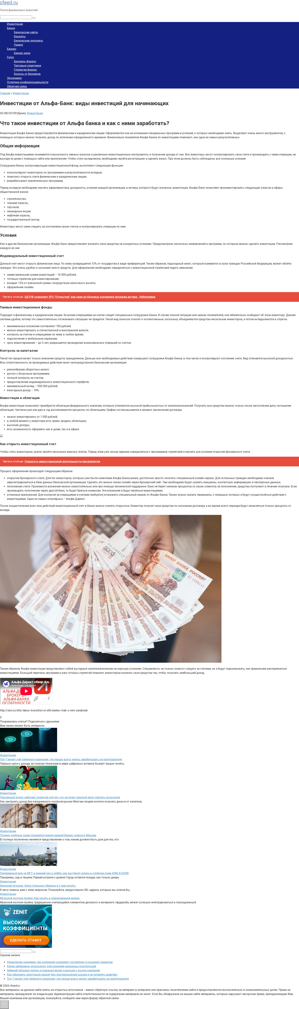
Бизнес (11, 49)
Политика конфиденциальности (27, 82)
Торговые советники (27, 65)
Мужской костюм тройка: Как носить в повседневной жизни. (40, 898)
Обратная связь (17, 86)
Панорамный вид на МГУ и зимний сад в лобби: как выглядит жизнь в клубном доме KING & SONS (64, 873)
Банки (11, 28)
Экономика (14, 78)
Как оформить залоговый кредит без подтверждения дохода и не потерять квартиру (62, 974)
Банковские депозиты (28, 40)
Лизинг (18, 44)
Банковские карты (26, 32)
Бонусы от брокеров (27, 74)
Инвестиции (15, 24)
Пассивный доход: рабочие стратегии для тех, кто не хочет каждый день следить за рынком (60, 797)
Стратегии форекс (25, 69)
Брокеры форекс (25, 61)
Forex (10, 57)
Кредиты (20, 36)
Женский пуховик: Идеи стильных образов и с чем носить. (38, 885)
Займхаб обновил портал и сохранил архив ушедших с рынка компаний (53, 970)
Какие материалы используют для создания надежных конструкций (51, 966)
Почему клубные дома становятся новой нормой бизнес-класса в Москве (48, 835)
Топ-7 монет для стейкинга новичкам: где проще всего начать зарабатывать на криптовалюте (61, 759)
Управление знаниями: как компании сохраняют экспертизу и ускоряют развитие (60, 962)
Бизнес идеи (22, 53)
